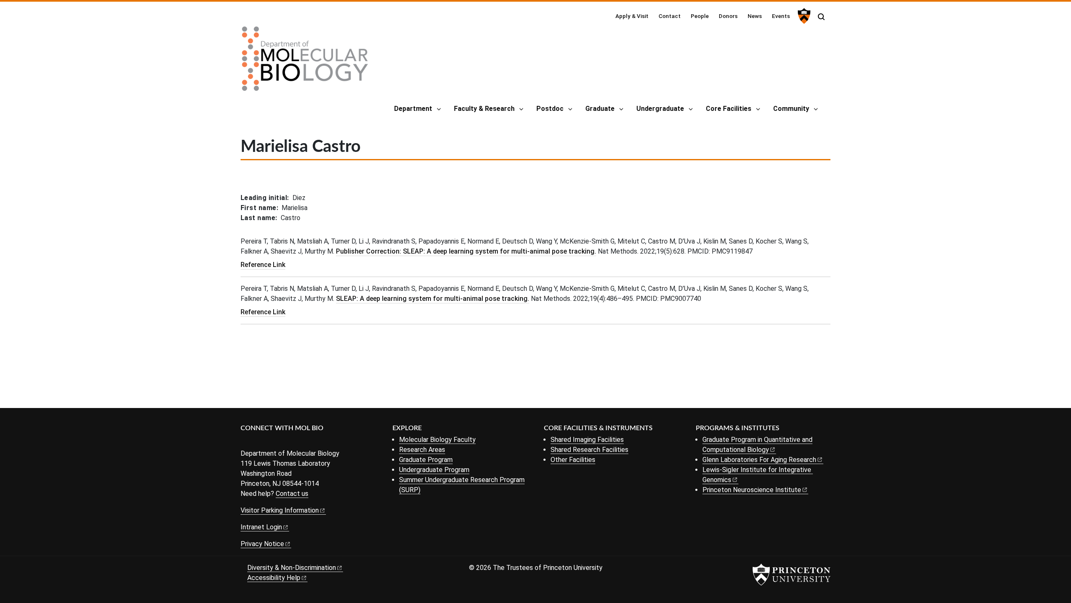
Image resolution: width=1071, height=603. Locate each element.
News (755, 16)
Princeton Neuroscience (751, 490)
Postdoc (550, 109)
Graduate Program (426, 460)
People (700, 16)
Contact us (292, 494)
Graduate (600, 109)
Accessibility (273, 578)
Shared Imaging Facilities (587, 440)
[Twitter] (258, 442)
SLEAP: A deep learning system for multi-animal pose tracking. (432, 299)
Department (413, 109)
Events (781, 16)
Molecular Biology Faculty (437, 440)
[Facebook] (246, 442)
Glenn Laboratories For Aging (759, 460)
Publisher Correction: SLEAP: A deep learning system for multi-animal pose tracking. (466, 251)
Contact (669, 16)
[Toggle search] (821, 17)
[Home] (305, 62)
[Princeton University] (803, 16)
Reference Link (263, 265)
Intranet (261, 527)
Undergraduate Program (434, 470)
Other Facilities (573, 460)
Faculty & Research (484, 109)
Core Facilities (728, 109)
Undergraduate (660, 109)
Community (791, 109)
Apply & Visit (631, 16)
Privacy (262, 544)
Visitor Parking (280, 510)
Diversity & (291, 568)
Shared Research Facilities (589, 450)
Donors (728, 16)
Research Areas (422, 450)
